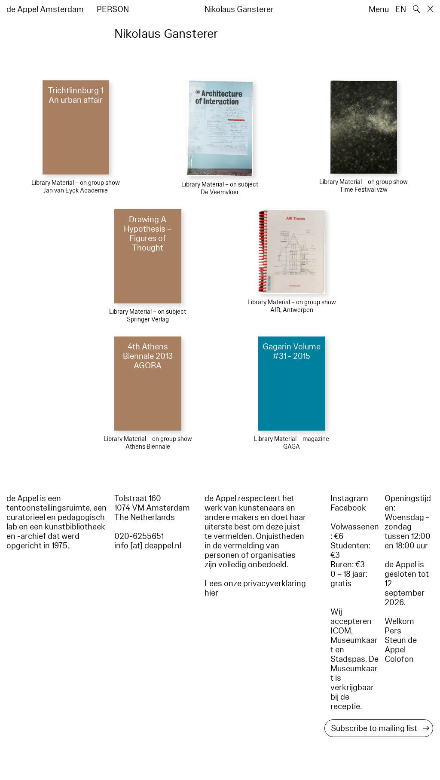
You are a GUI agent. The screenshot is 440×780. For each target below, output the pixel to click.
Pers (393, 630)
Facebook (348, 508)
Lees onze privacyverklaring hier (255, 588)
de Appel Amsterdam (45, 9)
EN (400, 9)
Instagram (349, 498)
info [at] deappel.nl (147, 545)
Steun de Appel (401, 645)
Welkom (399, 621)
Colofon (399, 659)
